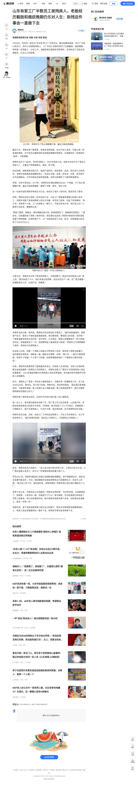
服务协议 (32, 770)
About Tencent (24, 770)
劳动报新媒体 (17, 558)
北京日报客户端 (18, 627)
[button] (119, 18)
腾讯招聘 (58, 770)
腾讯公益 (65, 770)
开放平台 (45, 770)
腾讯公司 (46, 779)
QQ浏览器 (72, 770)
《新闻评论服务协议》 (41, 704)
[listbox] (49, 611)
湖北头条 (16, 593)
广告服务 (51, 770)
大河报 (15, 645)
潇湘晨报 (16, 575)
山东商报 (16, 662)
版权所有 (52, 779)
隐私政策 (38, 770)
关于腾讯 (15, 770)
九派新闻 (16, 541)
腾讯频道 (78, 770)
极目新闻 (16, 697)
